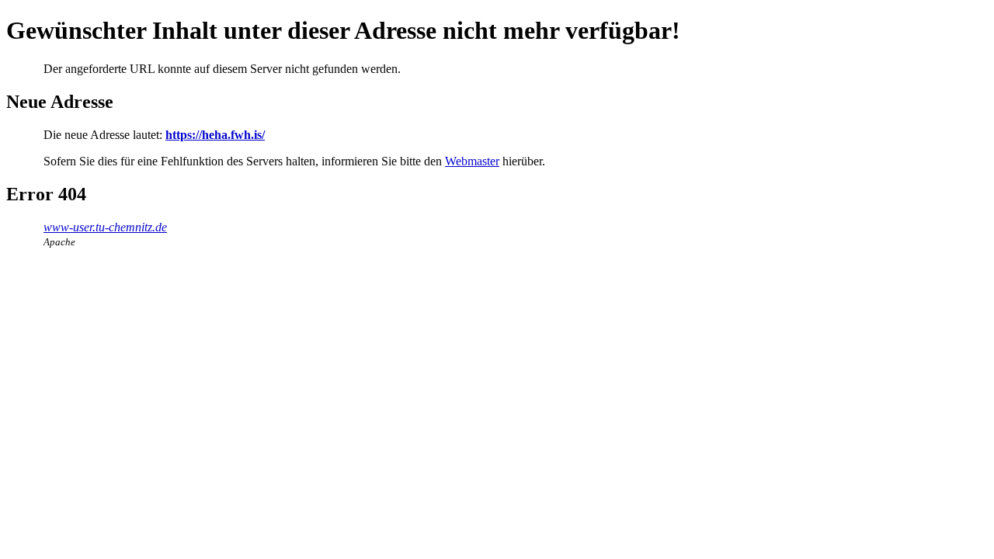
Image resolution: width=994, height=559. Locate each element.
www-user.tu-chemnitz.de (105, 227)
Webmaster (472, 161)
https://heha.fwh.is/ (215, 134)
